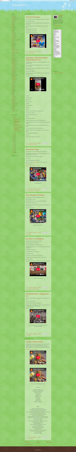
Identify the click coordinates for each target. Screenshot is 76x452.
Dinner (13, 48)
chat (12, 31)
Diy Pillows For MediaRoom (35, 239)
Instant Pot (13, 66)
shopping (29, 234)
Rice (12, 92)
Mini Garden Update (32, 149)
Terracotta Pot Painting (33, 17)
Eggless (13, 53)
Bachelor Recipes (14, 18)
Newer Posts (27, 442)
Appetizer (13, 17)
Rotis (12, 93)
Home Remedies (14, 63)
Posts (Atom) (31, 444)
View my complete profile (57, 25)
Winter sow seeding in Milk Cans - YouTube (32, 165)
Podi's (13, 83)
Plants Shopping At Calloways (35, 195)
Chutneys (29, 438)
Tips (12, 108)
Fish (31, 144)
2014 (14, 144)
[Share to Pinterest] (47, 51)
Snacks (13, 100)
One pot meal (14, 77)
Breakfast (13, 27)
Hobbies (13, 62)
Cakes (13, 28)
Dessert (13, 45)
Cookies (13, 37)
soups (12, 101)
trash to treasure (14, 110)
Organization (14, 79)
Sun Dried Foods (14, 103)
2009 (14, 152)
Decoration (29, 289)
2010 (14, 150)
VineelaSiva (19, 5)
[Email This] (43, 51)
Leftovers (13, 72)
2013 (14, 146)
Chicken (13, 32)
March (15, 117)
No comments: (39, 51)
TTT (12, 111)
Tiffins (13, 107)
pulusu (13, 87)
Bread (13, 25)
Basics (13, 21)
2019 (14, 138)
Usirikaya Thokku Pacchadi (34, 342)
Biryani (13, 24)
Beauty (13, 22)
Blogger (40, 449)
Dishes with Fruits (14, 49)
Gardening (37, 190)
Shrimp (13, 99)
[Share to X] (45, 51)
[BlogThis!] (44, 51)
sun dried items (14, 104)
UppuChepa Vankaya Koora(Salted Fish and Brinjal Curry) (36, 59)
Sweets (13, 106)
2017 (14, 139)
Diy (28, 190)
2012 (14, 147)
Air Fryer (13, 15)
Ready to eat (13, 90)
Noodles (13, 76)
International (14, 68)
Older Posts (48, 442)
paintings (13, 80)
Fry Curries (13, 58)
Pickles (32, 438)
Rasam (13, 89)
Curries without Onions (15, 39)
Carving (13, 29)
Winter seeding (35, 162)
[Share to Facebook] (46, 51)
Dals (12, 41)
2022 (14, 133)
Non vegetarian (34, 144)
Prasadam (13, 86)
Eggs (12, 55)
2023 (14, 116)
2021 (14, 135)
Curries (29, 144)
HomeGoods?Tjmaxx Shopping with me (17, 129)
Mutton (13, 73)
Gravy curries (14, 60)
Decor (13, 42)
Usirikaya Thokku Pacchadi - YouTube (31, 349)
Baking (13, 20)
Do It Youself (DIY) (31, 53)
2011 (14, 149)
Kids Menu (13, 70)
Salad (12, 94)
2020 (14, 136)
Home (38, 442)
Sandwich (13, 96)
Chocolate (13, 34)
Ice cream (13, 65)
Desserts (13, 46)
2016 (14, 141)
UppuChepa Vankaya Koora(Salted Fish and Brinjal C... (17, 121)
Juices (13, 69)
